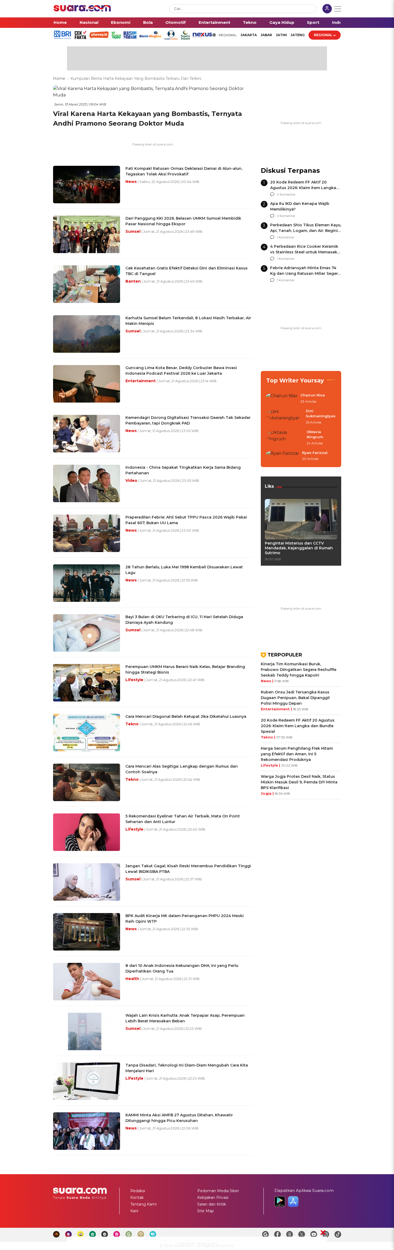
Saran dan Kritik (211, 1204)
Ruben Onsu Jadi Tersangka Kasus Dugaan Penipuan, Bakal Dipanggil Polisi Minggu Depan (295, 698)
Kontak (137, 1197)
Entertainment (214, 22)
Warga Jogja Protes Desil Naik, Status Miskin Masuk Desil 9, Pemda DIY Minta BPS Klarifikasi (299, 782)
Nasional (89, 22)
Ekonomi (120, 22)
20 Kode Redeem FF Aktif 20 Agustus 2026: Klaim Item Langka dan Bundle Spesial (303, 188)
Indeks (339, 22)
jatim (281, 35)
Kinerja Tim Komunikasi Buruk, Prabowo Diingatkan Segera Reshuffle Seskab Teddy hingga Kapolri (298, 670)
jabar (266, 35)
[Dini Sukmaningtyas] (284, 416)
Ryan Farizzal (315, 453)
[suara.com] (82, 10)
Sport (313, 22)
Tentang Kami (143, 1204)
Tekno (250, 22)
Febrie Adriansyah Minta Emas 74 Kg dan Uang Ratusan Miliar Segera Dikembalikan (305, 273)
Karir (134, 1210)
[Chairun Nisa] (281, 398)
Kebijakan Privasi (212, 1197)
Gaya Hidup (281, 22)
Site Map (205, 1210)
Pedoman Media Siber (218, 1190)
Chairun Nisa (312, 395)
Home (60, 22)
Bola (148, 22)
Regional (323, 35)
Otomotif (175, 22)
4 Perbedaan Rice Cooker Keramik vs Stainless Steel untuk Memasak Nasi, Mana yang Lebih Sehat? (304, 252)
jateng (298, 35)
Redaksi (137, 1190)
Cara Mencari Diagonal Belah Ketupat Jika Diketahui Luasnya (185, 716)
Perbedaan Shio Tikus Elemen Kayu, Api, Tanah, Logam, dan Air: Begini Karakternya (305, 231)
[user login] (327, 9)
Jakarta (248, 35)
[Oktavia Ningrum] (284, 437)
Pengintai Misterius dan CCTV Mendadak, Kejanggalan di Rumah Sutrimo (299, 548)
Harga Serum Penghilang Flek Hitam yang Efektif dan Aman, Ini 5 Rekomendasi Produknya (297, 754)
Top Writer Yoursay (295, 380)
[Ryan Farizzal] (282, 456)
